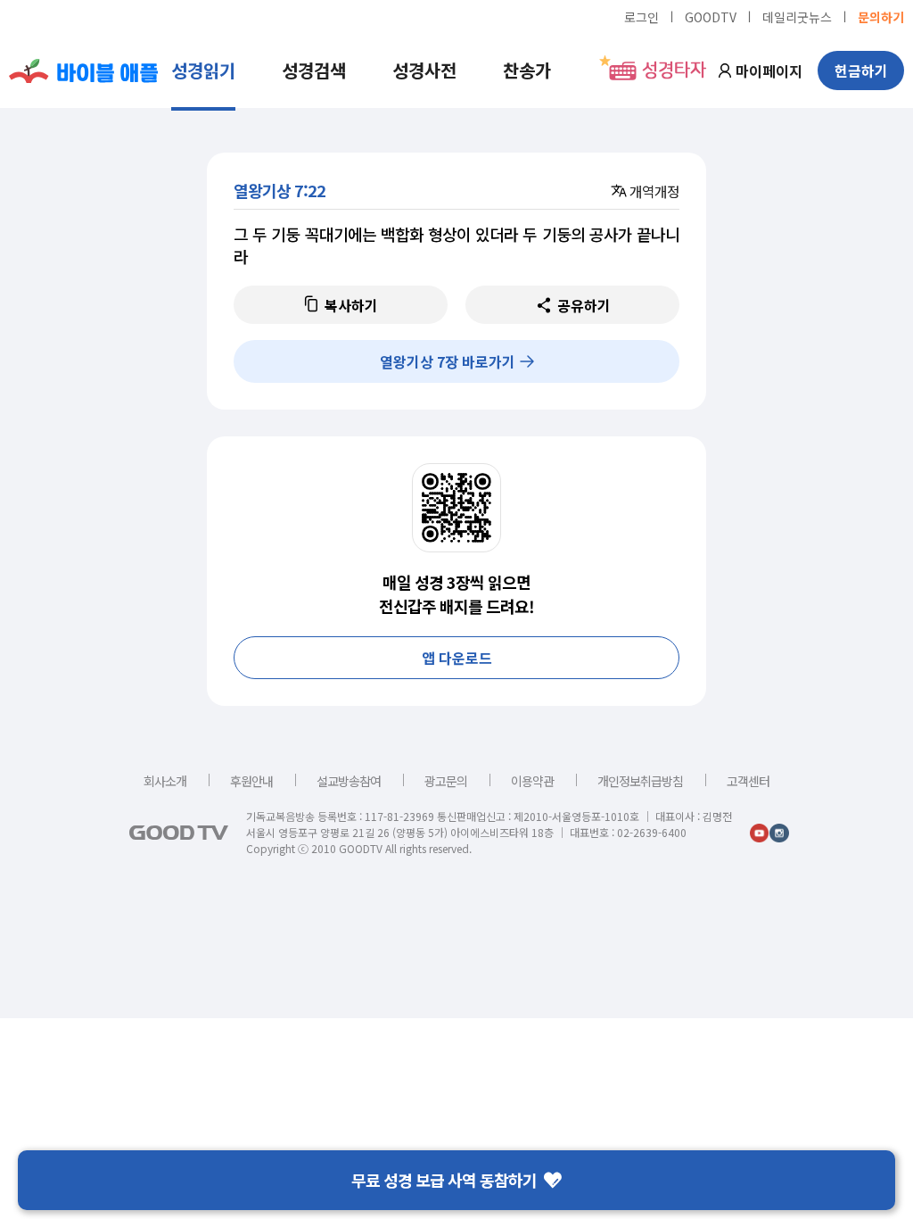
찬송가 (527, 70)
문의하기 (881, 16)
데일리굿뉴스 (797, 16)
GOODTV (710, 16)
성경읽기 (203, 70)
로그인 (641, 16)
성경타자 (674, 70)
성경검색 (314, 70)
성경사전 (424, 70)
